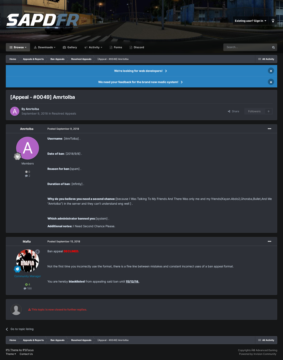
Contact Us (26, 353)
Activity (94, 47)
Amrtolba (32, 109)
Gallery (72, 47)
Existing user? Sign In (249, 20)
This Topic (258, 47)
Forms (117, 47)
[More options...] (269, 128)
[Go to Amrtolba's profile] (14, 111)
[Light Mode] (272, 20)
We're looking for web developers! (138, 70)
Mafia (27, 241)
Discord (138, 47)
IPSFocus (28, 350)
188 (29, 288)
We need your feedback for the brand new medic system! (138, 82)
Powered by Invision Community (257, 353)
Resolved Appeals (64, 113)
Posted (63, 128)
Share (234, 111)
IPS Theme (12, 350)
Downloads (45, 47)
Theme (10, 353)
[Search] (273, 47)
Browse (18, 47)
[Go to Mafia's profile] (27, 260)
